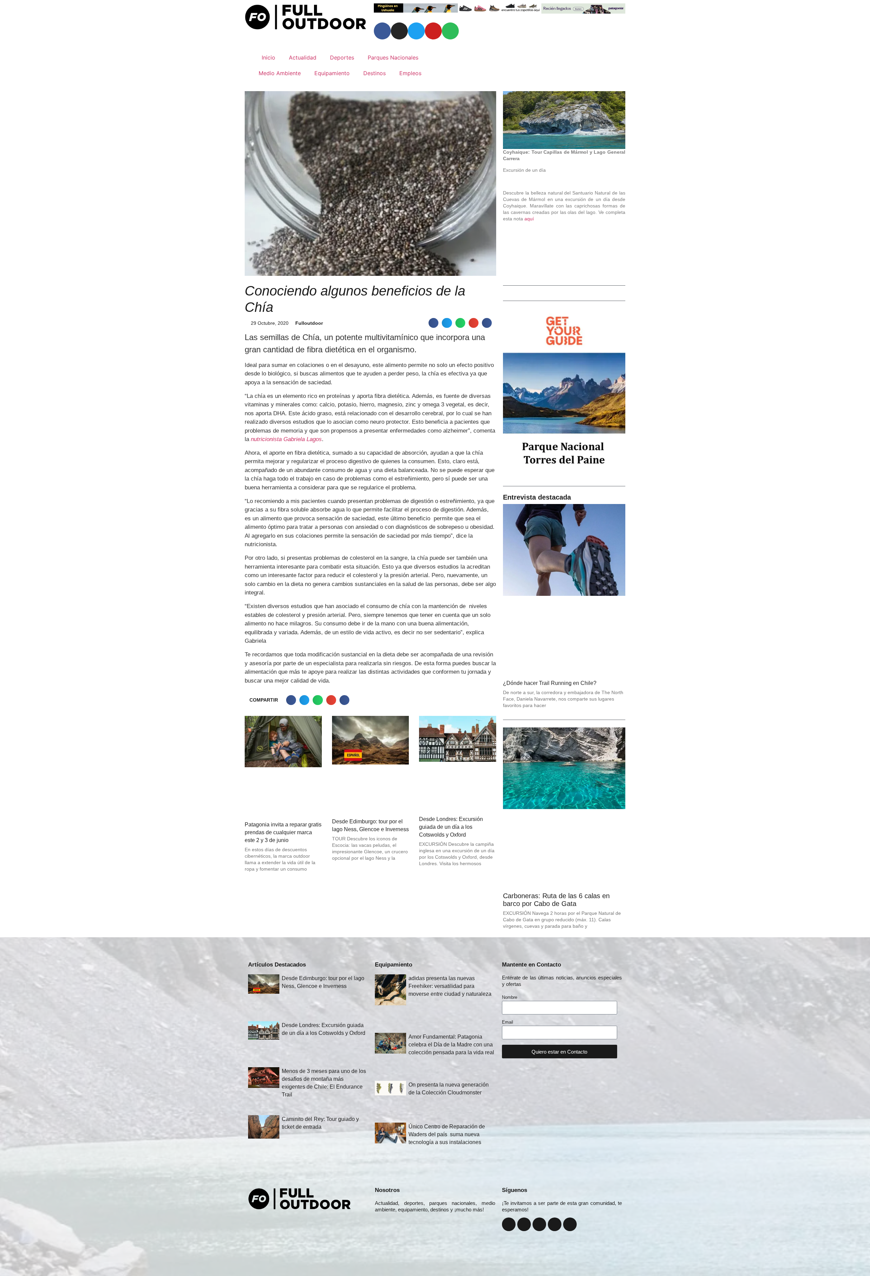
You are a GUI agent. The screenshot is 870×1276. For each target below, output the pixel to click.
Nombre (509, 997)
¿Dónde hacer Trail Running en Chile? (549, 683)
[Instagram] (399, 30)
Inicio (268, 57)
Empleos (410, 73)
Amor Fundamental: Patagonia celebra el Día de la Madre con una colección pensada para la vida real (451, 1044)
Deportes (342, 57)
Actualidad (302, 57)
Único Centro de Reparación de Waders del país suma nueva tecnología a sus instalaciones (446, 1134)
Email (507, 1022)
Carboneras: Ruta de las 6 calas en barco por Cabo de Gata (556, 899)
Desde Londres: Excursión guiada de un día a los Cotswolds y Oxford (451, 827)
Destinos (374, 73)
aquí (529, 218)
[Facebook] (382, 30)
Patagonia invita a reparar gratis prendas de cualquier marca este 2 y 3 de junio (283, 832)
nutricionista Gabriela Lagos (286, 439)
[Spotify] (450, 30)
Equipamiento (332, 73)
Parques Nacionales (393, 57)
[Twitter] (416, 30)
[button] (433, 323)
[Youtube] (433, 30)
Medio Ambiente (280, 73)
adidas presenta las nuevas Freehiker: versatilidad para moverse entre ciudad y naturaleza (449, 986)
